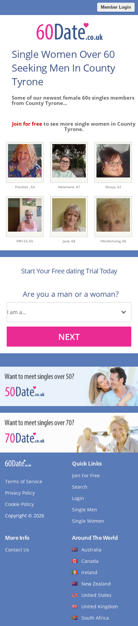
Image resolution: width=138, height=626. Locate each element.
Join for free (27, 123)
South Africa (95, 618)
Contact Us (17, 549)
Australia (91, 549)
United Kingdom (99, 606)
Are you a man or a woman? (71, 294)
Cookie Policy (19, 504)
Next (69, 336)
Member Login (116, 7)
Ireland (89, 572)
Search (79, 487)
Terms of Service (23, 481)
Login (78, 498)
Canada (89, 561)
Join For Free (86, 475)
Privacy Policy (20, 493)
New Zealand (96, 584)
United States (96, 595)
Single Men (84, 509)
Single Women (88, 521)
